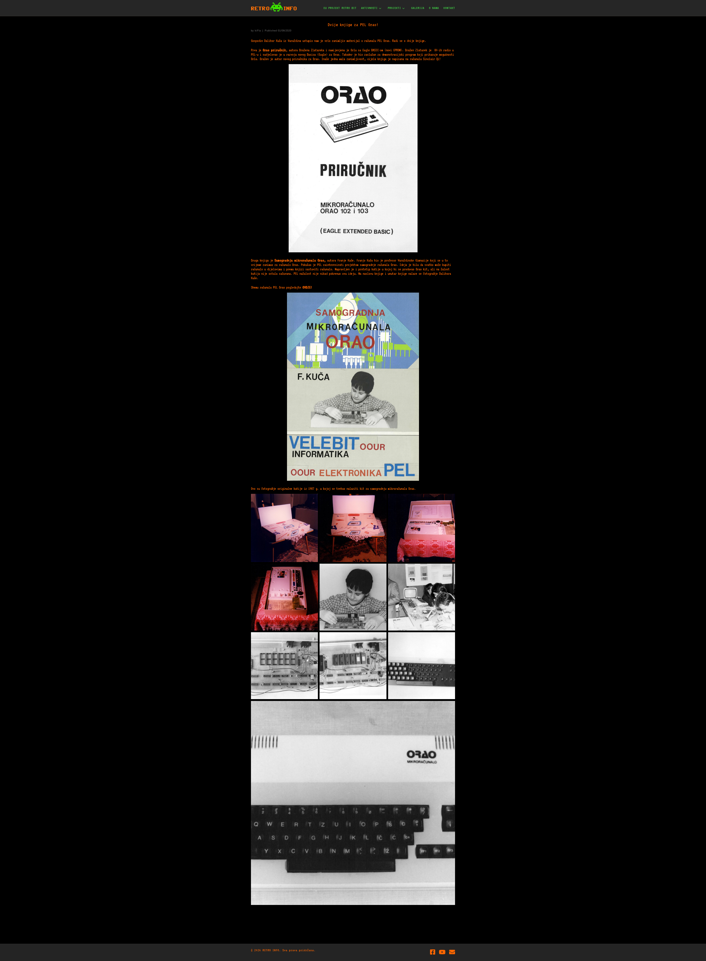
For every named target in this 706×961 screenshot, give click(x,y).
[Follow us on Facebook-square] (432, 952)
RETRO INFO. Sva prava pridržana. (289, 950)
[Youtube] (442, 952)
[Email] (452, 952)
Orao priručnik (274, 50)
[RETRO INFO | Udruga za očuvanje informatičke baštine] (274, 7)
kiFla (258, 30)
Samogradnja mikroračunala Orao (299, 260)
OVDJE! (307, 287)
